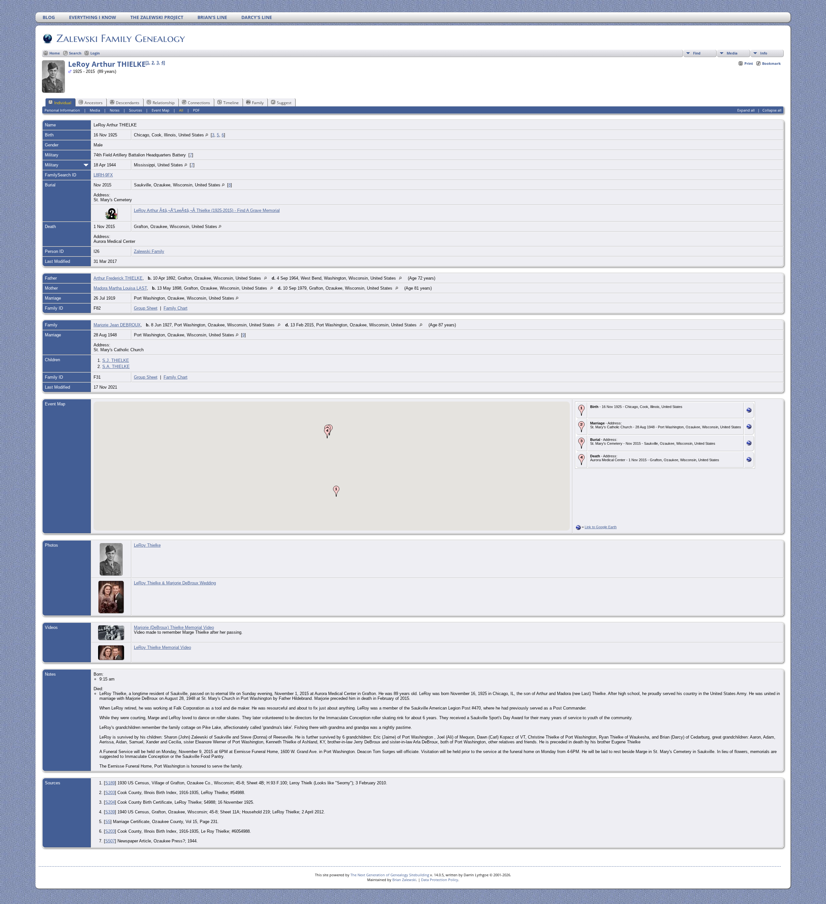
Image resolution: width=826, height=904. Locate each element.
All (181, 110)
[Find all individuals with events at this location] (206, 135)
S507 (110, 841)
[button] (336, 491)
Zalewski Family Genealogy (120, 38)
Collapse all (771, 110)
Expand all (746, 110)
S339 (110, 812)
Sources (135, 110)
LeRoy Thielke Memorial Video (162, 647)
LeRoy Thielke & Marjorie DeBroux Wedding (175, 583)
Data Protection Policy (439, 879)
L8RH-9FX (103, 175)
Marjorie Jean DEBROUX (117, 325)
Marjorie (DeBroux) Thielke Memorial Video (174, 627)
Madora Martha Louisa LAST (120, 288)
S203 (110, 792)
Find (696, 53)
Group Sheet (145, 308)
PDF (196, 110)
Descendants (127, 102)
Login (95, 53)
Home (54, 53)
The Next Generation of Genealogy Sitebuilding (389, 874)
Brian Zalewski (404, 879)
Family (258, 102)
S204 (110, 802)
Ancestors (94, 102)
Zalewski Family (149, 251)
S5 (107, 821)
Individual (62, 102)
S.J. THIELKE (115, 360)
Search (75, 53)
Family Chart (175, 308)
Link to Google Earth (601, 527)
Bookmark (771, 63)
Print (748, 63)
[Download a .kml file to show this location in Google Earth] (749, 411)
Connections (199, 102)
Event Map (160, 110)
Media (732, 53)
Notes (114, 110)
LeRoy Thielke (147, 545)
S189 (110, 782)
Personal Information (62, 110)
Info (763, 53)
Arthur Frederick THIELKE (118, 278)
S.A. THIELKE (116, 366)
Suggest (284, 102)
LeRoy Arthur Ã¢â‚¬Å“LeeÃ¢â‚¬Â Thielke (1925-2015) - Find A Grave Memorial (207, 210)
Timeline (231, 102)
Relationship (164, 102)
